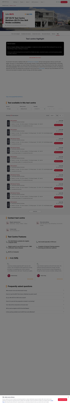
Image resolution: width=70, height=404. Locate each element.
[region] (35, 399)
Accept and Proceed (62, 399)
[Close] (68, 397)
